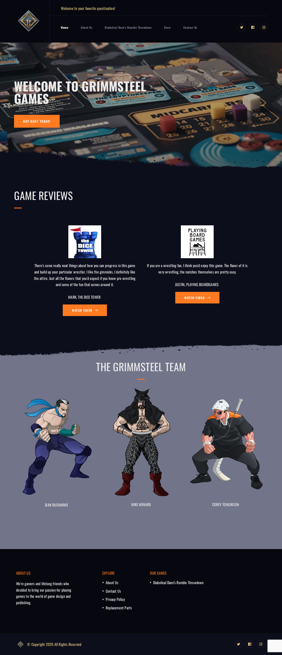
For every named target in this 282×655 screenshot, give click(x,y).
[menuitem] (64, 27)
